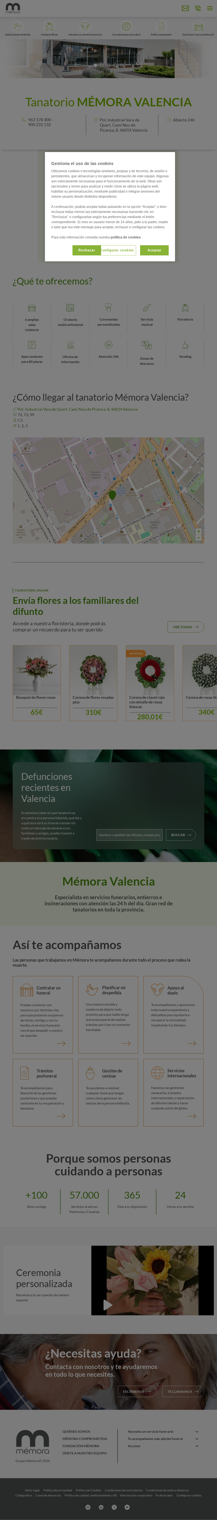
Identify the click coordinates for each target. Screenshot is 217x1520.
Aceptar (154, 250)
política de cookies (126, 237)
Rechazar (86, 250)
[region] (110, 206)
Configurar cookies (117, 250)
